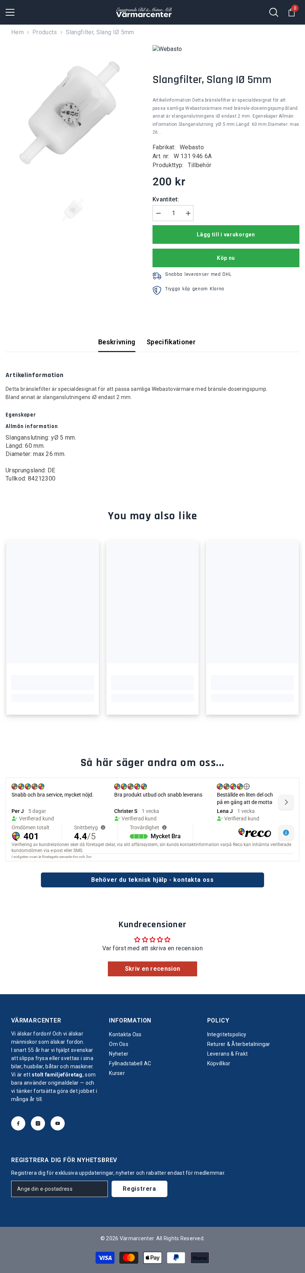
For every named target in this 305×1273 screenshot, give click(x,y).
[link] (52, 686)
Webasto (192, 147)
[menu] (10, 12)
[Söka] (273, 12)
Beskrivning (116, 342)
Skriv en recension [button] (152, 968)
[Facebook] (18, 1123)
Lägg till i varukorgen (226, 234)
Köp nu (226, 258)
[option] (73, 113)
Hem (17, 32)
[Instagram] (38, 1123)
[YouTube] (58, 1123)
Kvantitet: (165, 199)
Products (44, 32)
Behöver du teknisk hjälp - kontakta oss (152, 879)
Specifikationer (171, 342)
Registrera (139, 1188)
